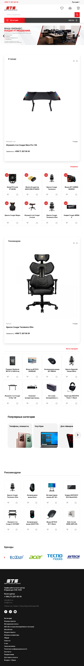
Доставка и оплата (11, 657)
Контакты (7, 652)
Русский (75, 2)
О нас (6, 643)
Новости (7, 641)
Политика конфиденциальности (15, 649)
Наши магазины (9, 646)
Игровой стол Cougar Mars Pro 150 (21, 145)
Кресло (8, 323)
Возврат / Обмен (10, 660)
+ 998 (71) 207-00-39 (13, 596)
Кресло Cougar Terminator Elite (19, 327)
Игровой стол (10, 141)
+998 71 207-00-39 (11, 2)
